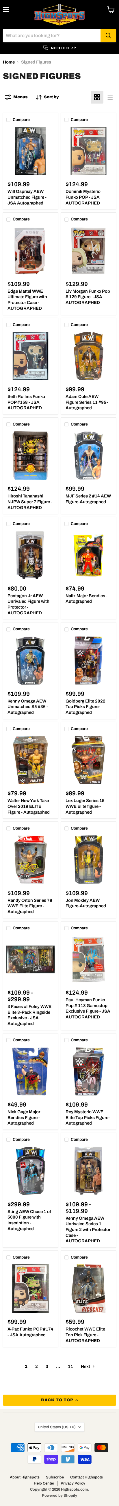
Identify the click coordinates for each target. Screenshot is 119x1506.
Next (86, 1366)
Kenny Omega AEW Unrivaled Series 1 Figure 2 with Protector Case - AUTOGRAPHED (88, 1229)
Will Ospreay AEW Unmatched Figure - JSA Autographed (27, 197)
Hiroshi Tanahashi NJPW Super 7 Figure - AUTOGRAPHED (30, 502)
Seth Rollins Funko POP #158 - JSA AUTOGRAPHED (26, 402)
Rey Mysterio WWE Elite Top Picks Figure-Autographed (88, 1117)
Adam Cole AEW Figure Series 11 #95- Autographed (87, 402)
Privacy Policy (73, 1483)
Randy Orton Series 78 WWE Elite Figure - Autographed (30, 906)
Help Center (44, 1483)
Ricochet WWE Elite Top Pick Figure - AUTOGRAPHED (85, 1335)
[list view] (109, 97)
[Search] (108, 35)
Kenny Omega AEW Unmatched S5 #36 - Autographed (28, 707)
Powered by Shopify (59, 1496)
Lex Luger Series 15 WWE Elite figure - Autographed (85, 806)
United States (57, 1427)
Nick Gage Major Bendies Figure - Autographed (24, 1117)
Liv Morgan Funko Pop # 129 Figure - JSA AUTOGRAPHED (88, 297)
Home (9, 62)
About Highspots (25, 1477)
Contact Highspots (86, 1477)
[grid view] (97, 97)
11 (70, 1366)
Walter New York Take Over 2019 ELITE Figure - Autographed (29, 806)
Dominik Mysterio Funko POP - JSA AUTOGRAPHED (83, 197)
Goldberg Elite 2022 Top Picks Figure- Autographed (85, 707)
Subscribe (55, 1477)
